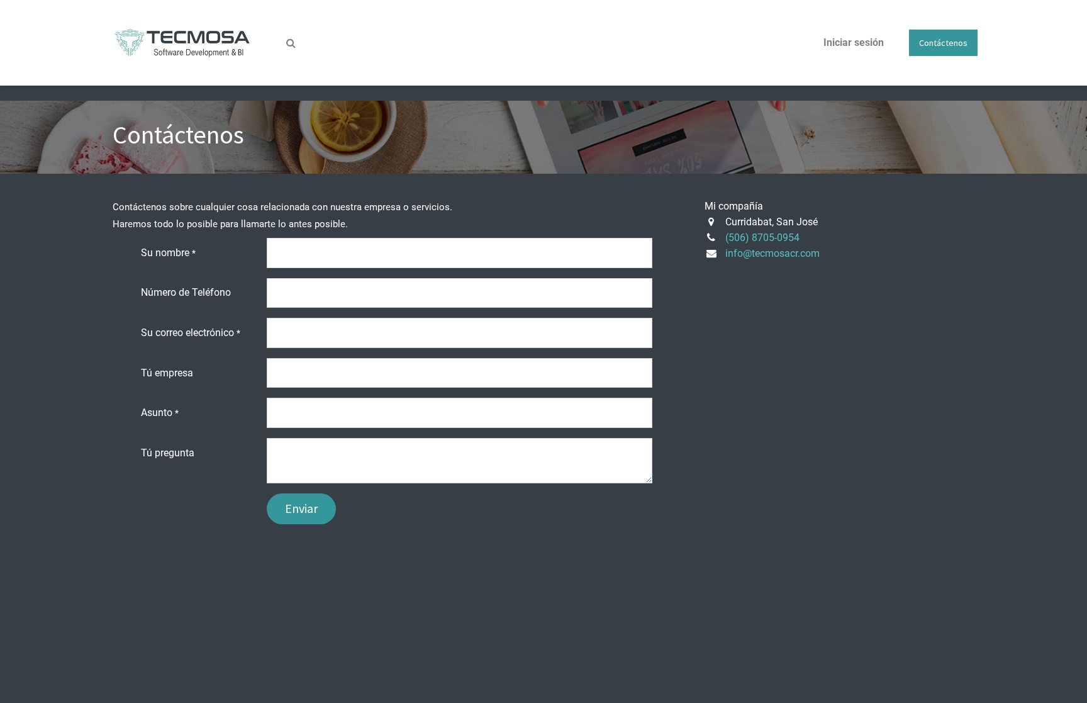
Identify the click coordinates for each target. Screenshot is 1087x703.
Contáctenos (943, 42)
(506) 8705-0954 (762, 238)
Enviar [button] (301, 508)
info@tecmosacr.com (772, 253)
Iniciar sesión (853, 42)
